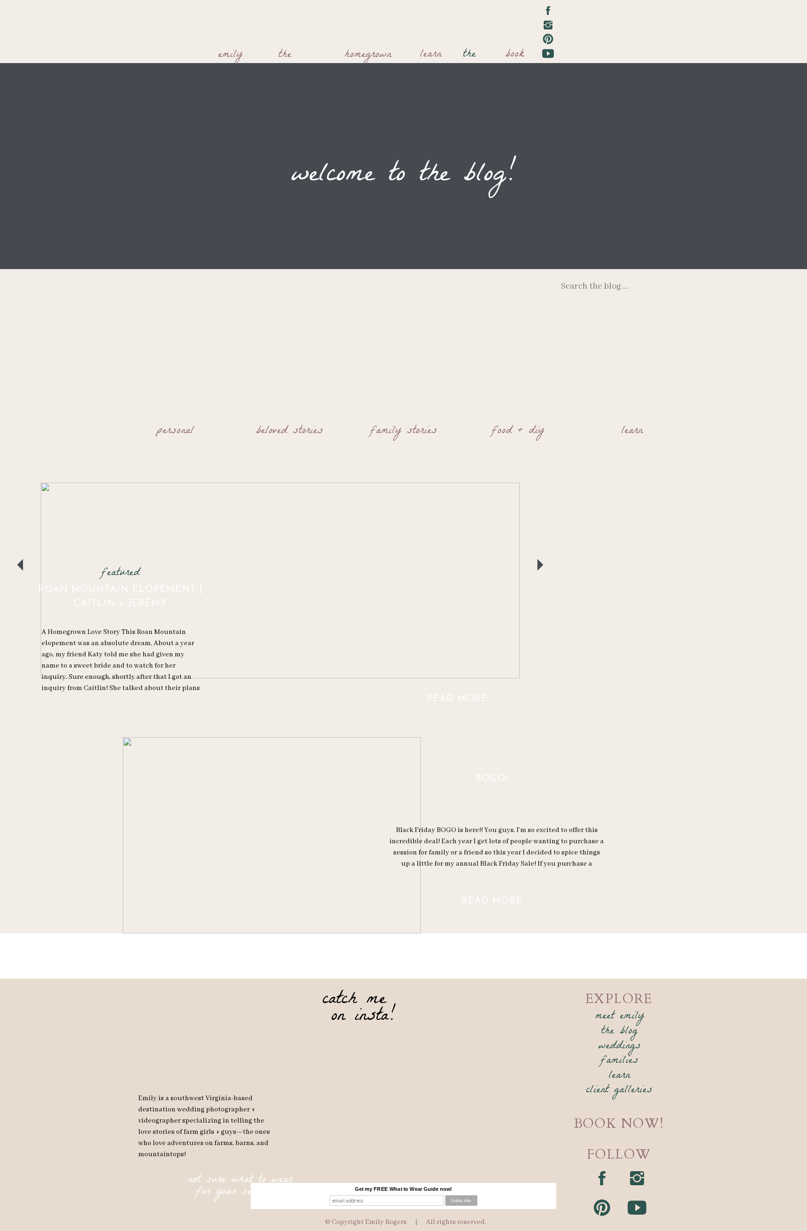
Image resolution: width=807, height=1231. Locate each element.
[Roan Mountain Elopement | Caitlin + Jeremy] (280, 580)
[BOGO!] (272, 835)
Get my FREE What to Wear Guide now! (403, 1189)
